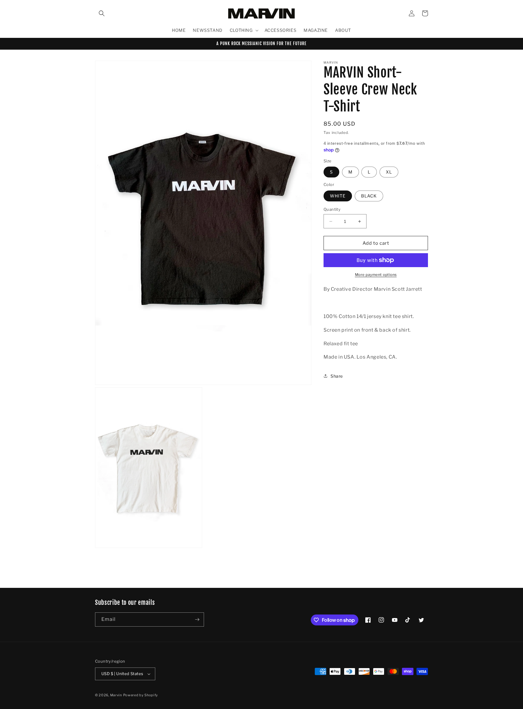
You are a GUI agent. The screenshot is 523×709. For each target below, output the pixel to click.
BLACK (369, 195)
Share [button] (337, 376)
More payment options (376, 274)
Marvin (116, 695)
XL (389, 171)
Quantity (332, 209)
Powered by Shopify (140, 695)
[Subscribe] (197, 619)
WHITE (338, 195)
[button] (101, 13)
